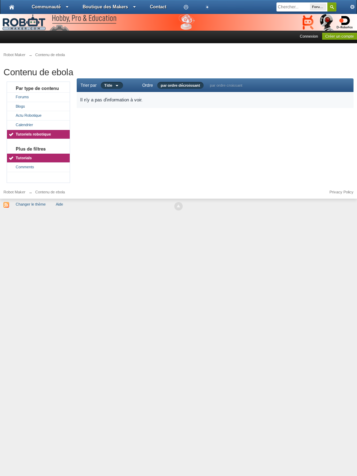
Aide (59, 204)
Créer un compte (339, 36)
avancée (346, 7)
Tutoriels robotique (33, 134)
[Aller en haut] (178, 206)
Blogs (20, 106)
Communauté (46, 6)
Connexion (309, 36)
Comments (25, 167)
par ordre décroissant (180, 85)
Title (109, 85)
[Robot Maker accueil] (11, 7)
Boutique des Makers (105, 6)
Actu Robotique (28, 115)
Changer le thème (31, 204)
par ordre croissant (226, 85)
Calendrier (24, 125)
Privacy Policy (341, 192)
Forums (22, 97)
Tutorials (24, 158)
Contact (158, 6)
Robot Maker (14, 192)
